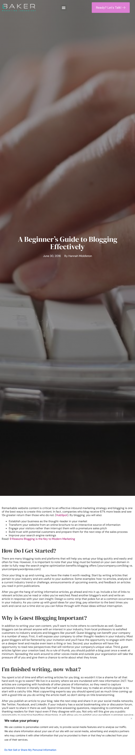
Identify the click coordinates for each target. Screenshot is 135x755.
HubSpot (61, 515)
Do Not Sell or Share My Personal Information (30, 749)
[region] (67, 735)
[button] (64, 8)
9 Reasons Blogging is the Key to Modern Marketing (42, 539)
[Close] (131, 718)
